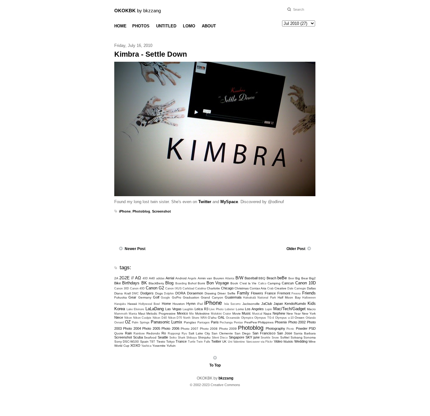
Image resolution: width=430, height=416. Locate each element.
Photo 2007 (189, 328)
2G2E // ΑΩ (130, 278)
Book (234, 283)
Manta (133, 313)
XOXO (135, 345)
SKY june (253, 337)
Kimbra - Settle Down (150, 54)
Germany (144, 297)
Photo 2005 (151, 328)
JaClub (266, 303)
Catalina (200, 288)
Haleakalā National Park (259, 297)
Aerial (170, 278)
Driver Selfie (226, 293)
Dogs (159, 293)
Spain (144, 341)
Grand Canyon (212, 297)
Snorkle (265, 337)
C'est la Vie (248, 283)
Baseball (251, 278)
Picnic (290, 328)
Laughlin (188, 309)
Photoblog (141, 211)
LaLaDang (154, 308)
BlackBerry (156, 283)
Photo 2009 (228, 328)
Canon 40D (137, 288)
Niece (118, 317)
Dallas (311, 288)
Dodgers (147, 293)
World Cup (121, 345)
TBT (152, 341)
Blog (169, 283)
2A (116, 278)
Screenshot (161, 211)
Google (165, 297)
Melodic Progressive (161, 313)
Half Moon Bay (289, 297)
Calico (262, 283)
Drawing (210, 293)
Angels (192, 278)
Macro (311, 309)
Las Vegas (173, 309)
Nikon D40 (160, 317)
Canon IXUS (173, 288)
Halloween (309, 297)
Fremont (283, 293)
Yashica (146, 345)
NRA (204, 317)
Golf (156, 297)
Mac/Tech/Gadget (289, 308)
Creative (280, 288)
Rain (128, 333)
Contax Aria (258, 288)
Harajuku (120, 303)
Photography (275, 328)
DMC (135, 293)
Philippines (266, 322)
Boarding (181, 283)
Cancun (288, 283)
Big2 (312, 278)
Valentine (239, 341)
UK (224, 341)
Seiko (173, 337)
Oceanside (233, 317)
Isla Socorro (232, 303)
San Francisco (263, 333)
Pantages (203, 322)
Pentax (238, 322)
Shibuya (191, 337)
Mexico (182, 313)
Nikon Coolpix (142, 317)
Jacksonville (251, 303)
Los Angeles (254, 309)
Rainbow (139, 333)
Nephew (279, 313)
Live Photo (216, 309)
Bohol (192, 283)
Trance (181, 341)
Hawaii (132, 303)
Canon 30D (121, 288)
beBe (282, 278)
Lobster (230, 309)
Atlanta (229, 278)
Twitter (204, 201)
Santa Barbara (305, 333)
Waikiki (288, 341)
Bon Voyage (218, 283)
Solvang (297, 337)
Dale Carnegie (296, 288)
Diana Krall (122, 293)
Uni (230, 341)
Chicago (227, 288)
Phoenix (281, 322)
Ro (163, 333)
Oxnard (119, 322)
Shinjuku (204, 337)
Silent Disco (220, 337)
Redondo (153, 333)
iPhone (125, 211)
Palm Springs (141, 322)
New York (309, 313)
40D (145, 278)
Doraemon (195, 293)
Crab (270, 288)
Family (243, 293)
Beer (291, 278)
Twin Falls (203, 341)
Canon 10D (305, 283)
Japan (278, 303)
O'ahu (212, 317)
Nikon (128, 317)
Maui (141, 313)
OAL (221, 317)
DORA (180, 293)
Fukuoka (120, 297)
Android (181, 278)
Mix (191, 313)
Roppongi (174, 333)
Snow (275, 337)
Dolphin (169, 293)
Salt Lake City (199, 333)
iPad (200, 303)
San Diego (243, 333)
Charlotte (213, 288)
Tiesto (160, 341)
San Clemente (222, 333)
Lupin (268, 309)
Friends (309, 293)
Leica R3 (201, 309)
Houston (179, 303)
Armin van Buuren (211, 278)
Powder (302, 328)
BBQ (261, 278)
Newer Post (135, 249)
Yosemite (159, 345)
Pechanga (226, 322)
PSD (312, 328)
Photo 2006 (170, 328)
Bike (117, 283)
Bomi (201, 283)
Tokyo (170, 341)
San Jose (284, 333)
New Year (293, 313)
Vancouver (253, 341)
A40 (152, 278)
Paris (215, 322)
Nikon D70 (175, 317)
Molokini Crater (221, 313)
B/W (239, 278)
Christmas (242, 288)
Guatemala (233, 297)
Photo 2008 (209, 328)
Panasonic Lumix (167, 322)
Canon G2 (155, 288)
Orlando (311, 317)
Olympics (247, 317)
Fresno (296, 293)
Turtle (191, 341)
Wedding (301, 341)
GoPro (176, 297)
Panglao (190, 322)
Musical (257, 313)
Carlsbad (188, 288)
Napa (267, 313)
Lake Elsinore (135, 309)
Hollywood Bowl (149, 303)
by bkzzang (137, 10)
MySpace (229, 201)
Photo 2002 (297, 322)
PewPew (250, 322)
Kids (312, 303)
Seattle (163, 337)
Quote (118, 333)
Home (166, 303)
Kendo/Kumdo (295, 303)
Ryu (184, 333)
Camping (274, 283)
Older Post (295, 249)
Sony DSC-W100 (126, 341)
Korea (119, 308)
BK (144, 283)
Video (278, 341)
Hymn (190, 303)
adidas (160, 278)
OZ (128, 322)
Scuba (138, 337)
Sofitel (284, 337)
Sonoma (309, 337)
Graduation (191, 297)
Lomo (240, 309)
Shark (181, 337)
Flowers (257, 293)
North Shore (191, 317)
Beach (271, 278)
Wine (312, 341)
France (270, 293)
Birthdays (130, 283)
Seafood (150, 337)
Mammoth (120, 313)
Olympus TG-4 (264, 317)
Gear (132, 297)
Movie (236, 313)
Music (246, 313)
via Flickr (267, 341)
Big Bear (301, 278)
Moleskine (202, 313)
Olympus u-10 (284, 317)
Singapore (236, 337)
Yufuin (171, 345)
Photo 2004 (132, 328)
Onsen (299, 317)
